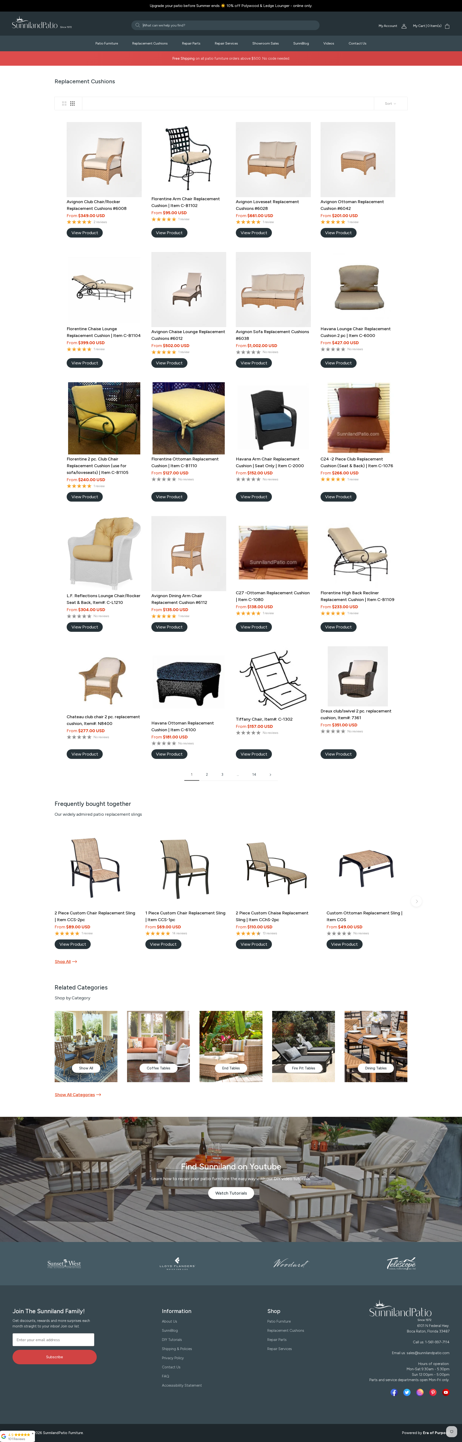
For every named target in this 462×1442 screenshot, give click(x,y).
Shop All (63, 961)
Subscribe (54, 1357)
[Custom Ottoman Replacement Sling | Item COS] (367, 867)
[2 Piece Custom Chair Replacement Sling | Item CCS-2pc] (95, 867)
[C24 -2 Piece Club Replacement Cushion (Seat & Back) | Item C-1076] (358, 418)
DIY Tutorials (172, 1340)
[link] (85, 233)
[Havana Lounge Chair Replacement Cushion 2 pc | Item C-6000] (358, 288)
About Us (169, 1321)
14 (254, 774)
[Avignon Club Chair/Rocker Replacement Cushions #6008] (104, 159)
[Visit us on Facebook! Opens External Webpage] (395, 1392)
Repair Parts (191, 43)
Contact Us (357, 43)
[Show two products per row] (64, 103)
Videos (328, 43)
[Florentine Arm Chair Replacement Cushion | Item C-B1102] (188, 158)
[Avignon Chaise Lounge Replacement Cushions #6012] (188, 289)
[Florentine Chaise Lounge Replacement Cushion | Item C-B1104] (104, 288)
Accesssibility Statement (182, 1385)
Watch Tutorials (234, 1194)
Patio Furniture (107, 43)
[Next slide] (416, 901)
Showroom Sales (265, 43)
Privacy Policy (173, 1358)
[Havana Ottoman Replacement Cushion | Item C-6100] (188, 682)
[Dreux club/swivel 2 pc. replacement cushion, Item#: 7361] (358, 676)
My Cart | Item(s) (427, 26)
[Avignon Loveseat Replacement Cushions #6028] (273, 159)
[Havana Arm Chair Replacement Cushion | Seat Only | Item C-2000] (273, 418)
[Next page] (270, 775)
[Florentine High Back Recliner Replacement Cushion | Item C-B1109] (358, 552)
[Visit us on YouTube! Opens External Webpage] (445, 1392)
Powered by (426, 1433)
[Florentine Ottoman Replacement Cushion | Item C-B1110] (188, 418)
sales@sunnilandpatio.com (428, 1353)
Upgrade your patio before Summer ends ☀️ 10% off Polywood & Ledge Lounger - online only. (231, 5)
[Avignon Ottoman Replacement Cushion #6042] (358, 159)
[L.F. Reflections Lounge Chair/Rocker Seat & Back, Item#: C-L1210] (104, 553)
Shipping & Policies (177, 1349)
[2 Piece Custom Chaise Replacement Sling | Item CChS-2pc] (276, 867)
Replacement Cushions (150, 43)
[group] (86, 1046)
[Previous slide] (45, 901)
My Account (388, 26)
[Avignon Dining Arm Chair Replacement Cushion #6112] (188, 553)
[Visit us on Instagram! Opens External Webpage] (420, 1392)
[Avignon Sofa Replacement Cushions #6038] (273, 289)
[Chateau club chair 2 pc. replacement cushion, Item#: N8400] (104, 679)
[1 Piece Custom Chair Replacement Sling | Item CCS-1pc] (185, 867)
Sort (389, 104)
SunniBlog (301, 43)
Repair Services (226, 43)
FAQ (165, 1376)
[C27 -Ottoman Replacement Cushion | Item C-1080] (273, 552)
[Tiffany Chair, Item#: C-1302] (273, 680)
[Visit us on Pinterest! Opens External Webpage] (433, 1392)
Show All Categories (75, 1094)
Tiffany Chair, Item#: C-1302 (264, 719)
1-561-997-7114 (437, 1342)
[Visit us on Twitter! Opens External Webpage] (407, 1392)
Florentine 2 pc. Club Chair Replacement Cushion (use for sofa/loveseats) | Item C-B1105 (97, 465)
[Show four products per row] (72, 103)
